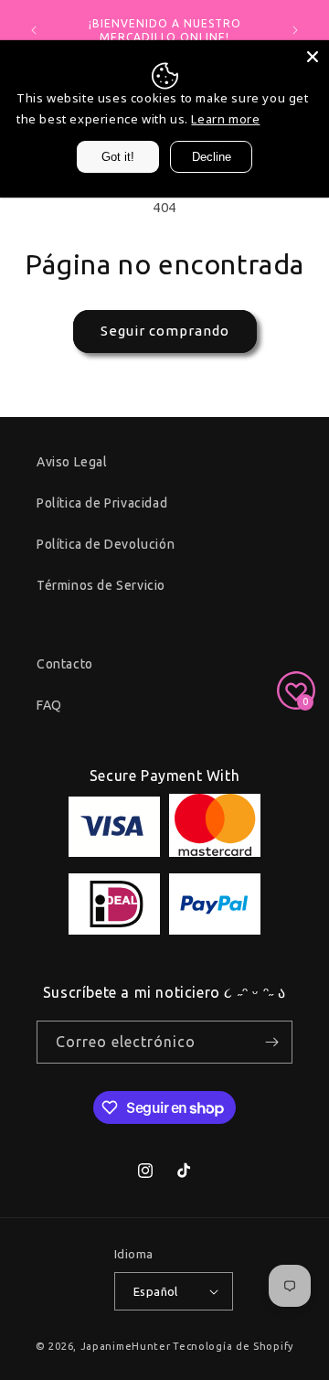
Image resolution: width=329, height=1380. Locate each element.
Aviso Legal (72, 462)
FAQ (49, 705)
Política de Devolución (106, 544)
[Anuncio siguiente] (295, 30)
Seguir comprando (165, 330)
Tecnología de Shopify (233, 1346)
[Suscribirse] (271, 1042)
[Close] (312, 57)
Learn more (225, 119)
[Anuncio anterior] (34, 30)
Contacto (65, 664)
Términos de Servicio (101, 585)
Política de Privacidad (102, 503)
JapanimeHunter (125, 1346)
